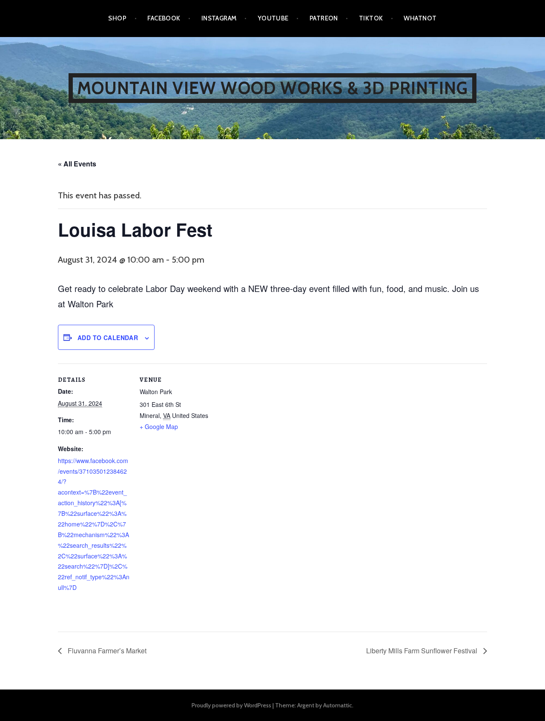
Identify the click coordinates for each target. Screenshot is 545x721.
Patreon (324, 18)
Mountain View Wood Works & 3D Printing (272, 87)
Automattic (337, 705)
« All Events (77, 164)
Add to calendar (107, 337)
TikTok (371, 18)
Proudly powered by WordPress (231, 705)
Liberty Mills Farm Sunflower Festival (422, 650)
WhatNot (420, 18)
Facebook (164, 18)
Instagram (219, 18)
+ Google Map (159, 426)
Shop (117, 18)
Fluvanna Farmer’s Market (106, 650)
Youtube (273, 18)
